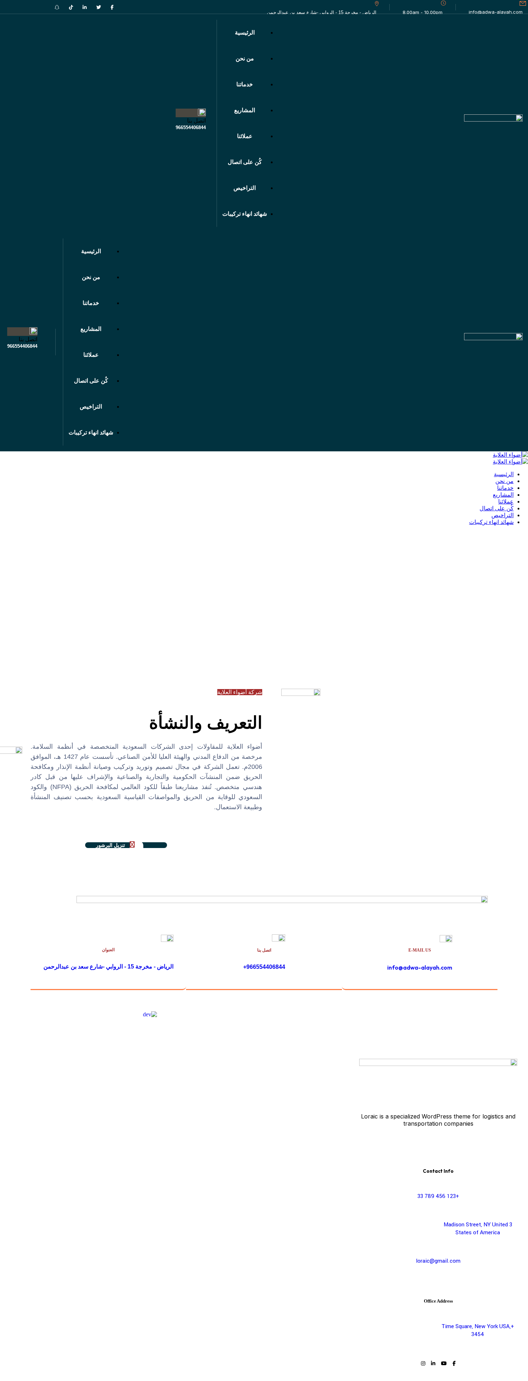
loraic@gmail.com (438, 1261)
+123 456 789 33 (438, 1196)
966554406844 (191, 127)
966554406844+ (264, 967)
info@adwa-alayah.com (496, 12)
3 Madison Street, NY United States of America (478, 1228)
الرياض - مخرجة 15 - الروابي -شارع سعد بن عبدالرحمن (108, 966)
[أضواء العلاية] (510, 455)
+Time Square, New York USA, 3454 (477, 1330)
